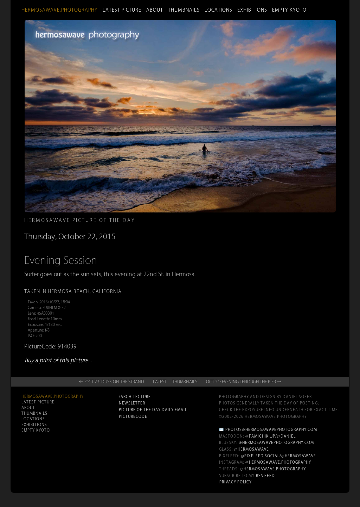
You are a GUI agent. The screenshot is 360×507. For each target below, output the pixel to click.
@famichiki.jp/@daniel (270, 436)
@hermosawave (251, 449)
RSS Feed (265, 475)
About (154, 9)
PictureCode (133, 416)
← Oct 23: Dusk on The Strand (111, 381)
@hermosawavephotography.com (276, 442)
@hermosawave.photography (278, 462)
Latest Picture (122, 9)
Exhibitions (252, 9)
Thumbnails (184, 9)
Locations (218, 9)
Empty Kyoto (289, 9)
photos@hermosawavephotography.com (271, 429)
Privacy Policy (235, 482)
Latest (159, 381)
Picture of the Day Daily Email (153, 410)
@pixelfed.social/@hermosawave (278, 456)
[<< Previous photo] (79, 220)
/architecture (135, 396)
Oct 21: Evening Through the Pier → (243, 381)
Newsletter (132, 403)
